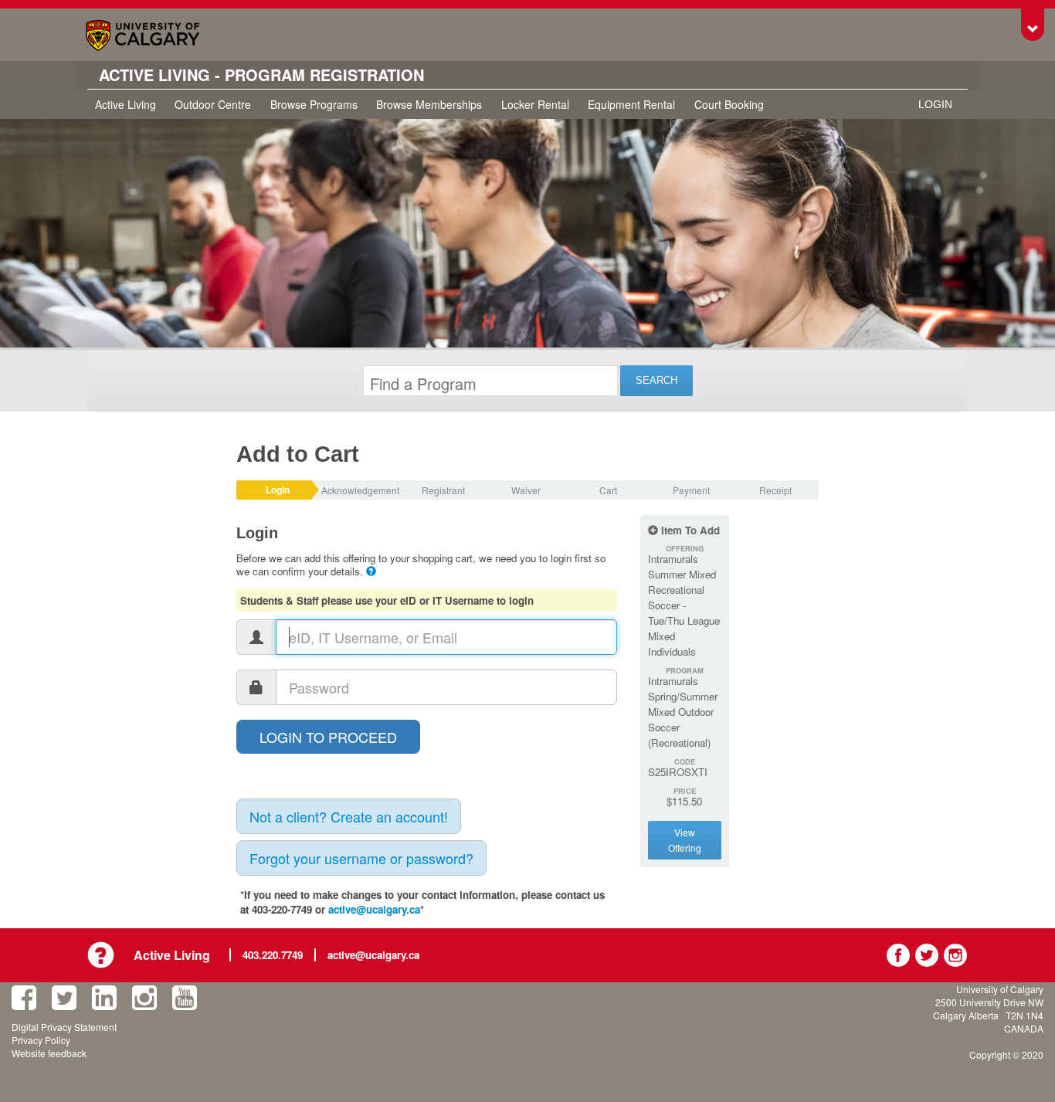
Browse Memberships (429, 104)
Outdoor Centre (213, 104)
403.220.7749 (273, 955)
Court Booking (729, 104)
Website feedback (49, 1053)
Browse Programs (314, 104)
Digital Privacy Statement (64, 1026)
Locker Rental (535, 104)
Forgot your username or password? (361, 858)
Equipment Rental (631, 104)
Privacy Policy (41, 1039)
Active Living (125, 104)
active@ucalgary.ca (374, 909)
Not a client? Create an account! (348, 816)
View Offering (684, 840)
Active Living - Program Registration (261, 75)
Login (935, 104)
